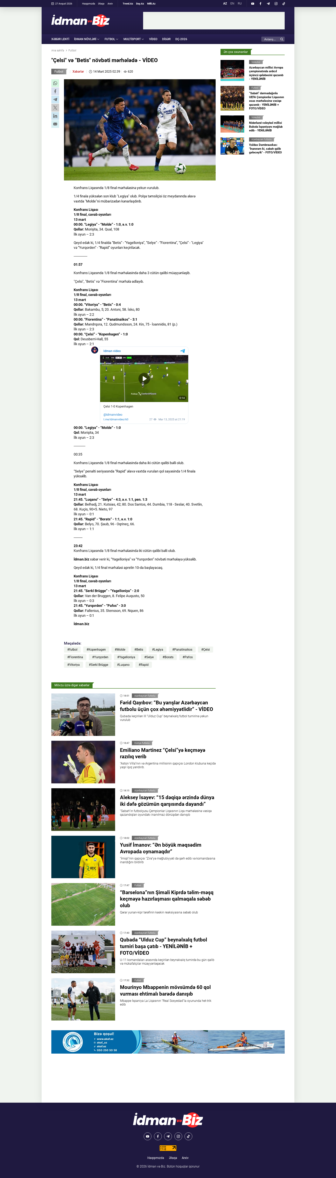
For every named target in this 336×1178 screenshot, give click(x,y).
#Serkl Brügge (98, 665)
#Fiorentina (75, 657)
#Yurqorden (100, 657)
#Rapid (144, 665)
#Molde (120, 649)
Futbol (58, 71)
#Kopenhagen (96, 649)
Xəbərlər (78, 71)
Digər (166, 39)
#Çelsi (205, 649)
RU (240, 3)
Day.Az (140, 3)
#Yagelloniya (126, 657)
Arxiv (110, 3)
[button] (55, 83)
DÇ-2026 (181, 39)
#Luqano (123, 665)
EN (232, 3)
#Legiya (157, 649)
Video (153, 39)
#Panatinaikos (182, 649)
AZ (225, 3)
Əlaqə (101, 3)
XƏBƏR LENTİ (60, 39)
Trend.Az (128, 3)
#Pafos (188, 657)
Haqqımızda (88, 3)
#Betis (138, 649)
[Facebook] (260, 3)
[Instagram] (276, 3)
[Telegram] (268, 3)
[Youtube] (253, 3)
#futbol (72, 649)
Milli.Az (151, 3)
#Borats (168, 657)
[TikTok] (284, 3)
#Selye (149, 657)
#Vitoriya (73, 665)
